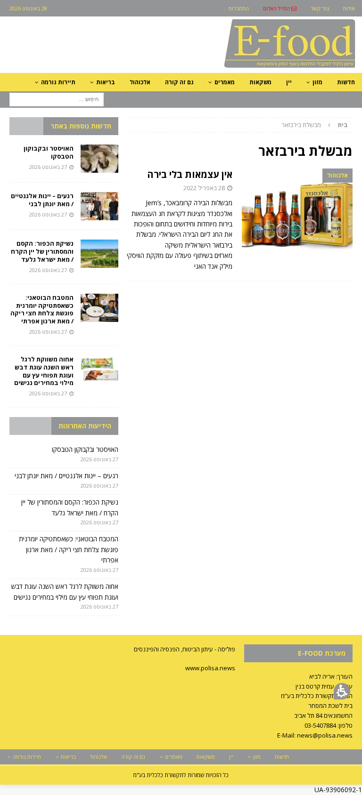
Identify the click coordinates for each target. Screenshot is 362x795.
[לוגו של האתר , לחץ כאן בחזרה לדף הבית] (240, 67)
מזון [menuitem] (317, 82)
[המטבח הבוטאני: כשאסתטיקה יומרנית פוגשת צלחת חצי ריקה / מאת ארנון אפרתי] (99, 308)
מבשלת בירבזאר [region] (314, 124)
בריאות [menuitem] (105, 82)
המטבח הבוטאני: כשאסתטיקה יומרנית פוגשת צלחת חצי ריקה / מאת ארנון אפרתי (42, 309)
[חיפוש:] (56, 98)
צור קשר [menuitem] (320, 8)
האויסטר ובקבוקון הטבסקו (49, 152)
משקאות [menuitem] (260, 82)
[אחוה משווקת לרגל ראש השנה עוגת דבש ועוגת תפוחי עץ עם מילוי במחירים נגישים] (99, 369)
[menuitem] (280, 8)
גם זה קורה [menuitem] (179, 82)
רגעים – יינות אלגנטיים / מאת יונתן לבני (42, 200)
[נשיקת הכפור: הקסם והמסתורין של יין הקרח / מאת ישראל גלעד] (99, 254)
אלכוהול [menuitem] (140, 82)
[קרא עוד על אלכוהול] (297, 210)
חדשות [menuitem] (346, 82)
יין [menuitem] (289, 82)
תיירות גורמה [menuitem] (58, 82)
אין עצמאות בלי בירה (189, 174)
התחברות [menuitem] (239, 8)
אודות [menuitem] (349, 8)
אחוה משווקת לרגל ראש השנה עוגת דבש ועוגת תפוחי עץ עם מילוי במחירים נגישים (43, 371)
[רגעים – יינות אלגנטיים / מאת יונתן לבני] (99, 206)
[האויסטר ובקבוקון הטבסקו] (99, 159)
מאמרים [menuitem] (224, 82)
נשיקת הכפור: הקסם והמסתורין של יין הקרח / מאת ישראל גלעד (42, 251)
